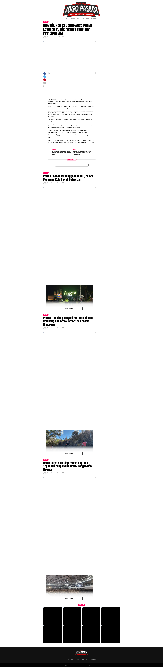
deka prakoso (51, 184)
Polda (87, 18)
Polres (83, 18)
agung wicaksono (52, 38)
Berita (67, 18)
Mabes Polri (72, 18)
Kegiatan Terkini (94, 18)
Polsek (78, 18)
